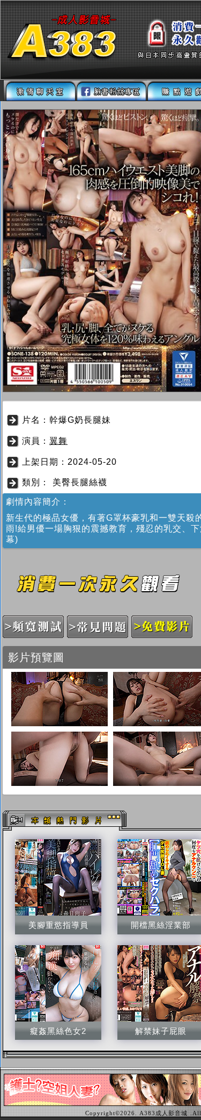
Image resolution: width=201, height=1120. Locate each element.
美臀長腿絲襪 (80, 482)
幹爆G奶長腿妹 (80, 419)
